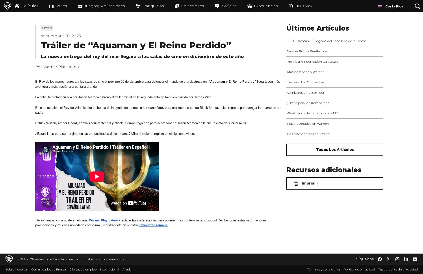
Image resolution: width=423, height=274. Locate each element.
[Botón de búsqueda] (417, 6)
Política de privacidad (359, 269)
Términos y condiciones (323, 269)
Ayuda (127, 269)
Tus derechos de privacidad (398, 269)
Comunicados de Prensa (48, 269)
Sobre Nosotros (16, 269)
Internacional (109, 269)
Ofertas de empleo (83, 269)
